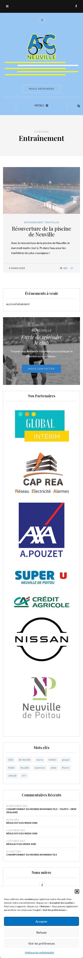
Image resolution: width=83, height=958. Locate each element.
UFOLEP (12, 775)
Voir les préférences (41, 943)
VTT (24, 775)
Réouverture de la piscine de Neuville (41, 231)
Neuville (24, 767)
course (39, 759)
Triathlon (52, 222)
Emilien (52, 759)
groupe (65, 759)
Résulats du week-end (21, 843)
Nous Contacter (41, 368)
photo (53, 767)
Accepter (41, 921)
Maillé (11, 767)
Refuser (41, 932)
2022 (10, 759)
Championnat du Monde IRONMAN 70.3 (31, 854)
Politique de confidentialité (39, 952)
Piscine (65, 767)
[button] (77, 891)
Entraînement (34, 222)
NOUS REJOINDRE (41, 88)
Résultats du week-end (21, 822)
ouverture (40, 767)
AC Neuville (25, 759)
